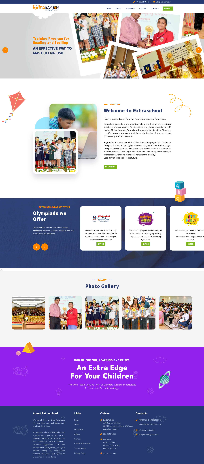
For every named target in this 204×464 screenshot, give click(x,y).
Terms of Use (80, 448)
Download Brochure (82, 443)
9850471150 (156, 424)
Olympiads (78, 429)
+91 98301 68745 (142, 2)
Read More (110, 167)
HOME (108, 9)
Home (76, 420)
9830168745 (156, 420)
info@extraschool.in (163, 2)
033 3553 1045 (109, 453)
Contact (77, 439)
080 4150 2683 (109, 434)
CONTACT (155, 9)
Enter (101, 244)
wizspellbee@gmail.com (148, 434)
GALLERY (142, 9)
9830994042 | (145, 424)
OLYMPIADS (130, 9)
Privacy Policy (79, 453)
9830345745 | (145, 420)
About (76, 424)
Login (167, 8)
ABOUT (118, 9)
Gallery (77, 434)
